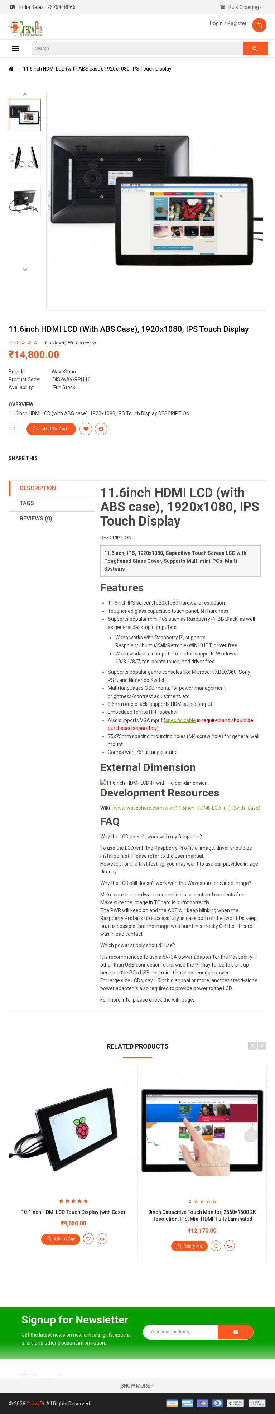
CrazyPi (35, 1403)
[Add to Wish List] (88, 1238)
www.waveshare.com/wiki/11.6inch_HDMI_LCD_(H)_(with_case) (187, 808)
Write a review (82, 342)
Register (237, 23)
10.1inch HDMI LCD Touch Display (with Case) (73, 1212)
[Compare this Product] (102, 1238)
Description (38, 488)
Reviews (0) (36, 518)
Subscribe (236, 1332)
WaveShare (65, 371)
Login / (218, 23)
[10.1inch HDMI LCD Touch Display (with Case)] (73, 1129)
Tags (27, 503)
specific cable (180, 720)
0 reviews (54, 342)
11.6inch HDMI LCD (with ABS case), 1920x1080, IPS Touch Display (97, 69)
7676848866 (47, 7)
